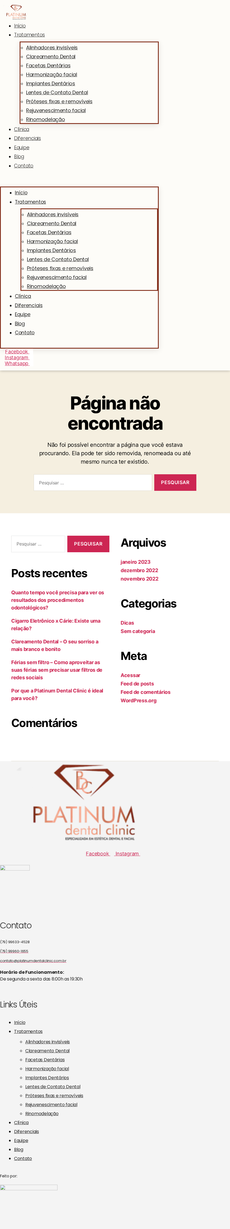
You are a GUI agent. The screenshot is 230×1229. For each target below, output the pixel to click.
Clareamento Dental (50, 56)
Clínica (21, 129)
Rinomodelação (45, 119)
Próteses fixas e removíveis (59, 101)
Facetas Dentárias (48, 65)
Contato (23, 165)
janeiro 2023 (136, 562)
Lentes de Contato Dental (57, 92)
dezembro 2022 (139, 570)
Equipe (21, 147)
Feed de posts (137, 684)
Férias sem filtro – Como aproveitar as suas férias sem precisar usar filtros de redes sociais (56, 669)
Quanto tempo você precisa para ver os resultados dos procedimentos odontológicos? (57, 600)
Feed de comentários (146, 692)
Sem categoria (138, 631)
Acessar (130, 675)
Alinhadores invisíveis (52, 47)
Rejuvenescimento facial (56, 110)
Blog (19, 156)
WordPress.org (139, 700)
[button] (79, 184)
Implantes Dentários (50, 83)
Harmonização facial (51, 74)
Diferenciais (27, 138)
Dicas (127, 623)
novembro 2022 (139, 579)
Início (20, 25)
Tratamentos (29, 34)
